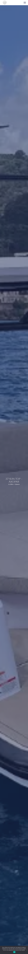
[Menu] (24, 2)
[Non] (26, 950)
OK (14, 952)
